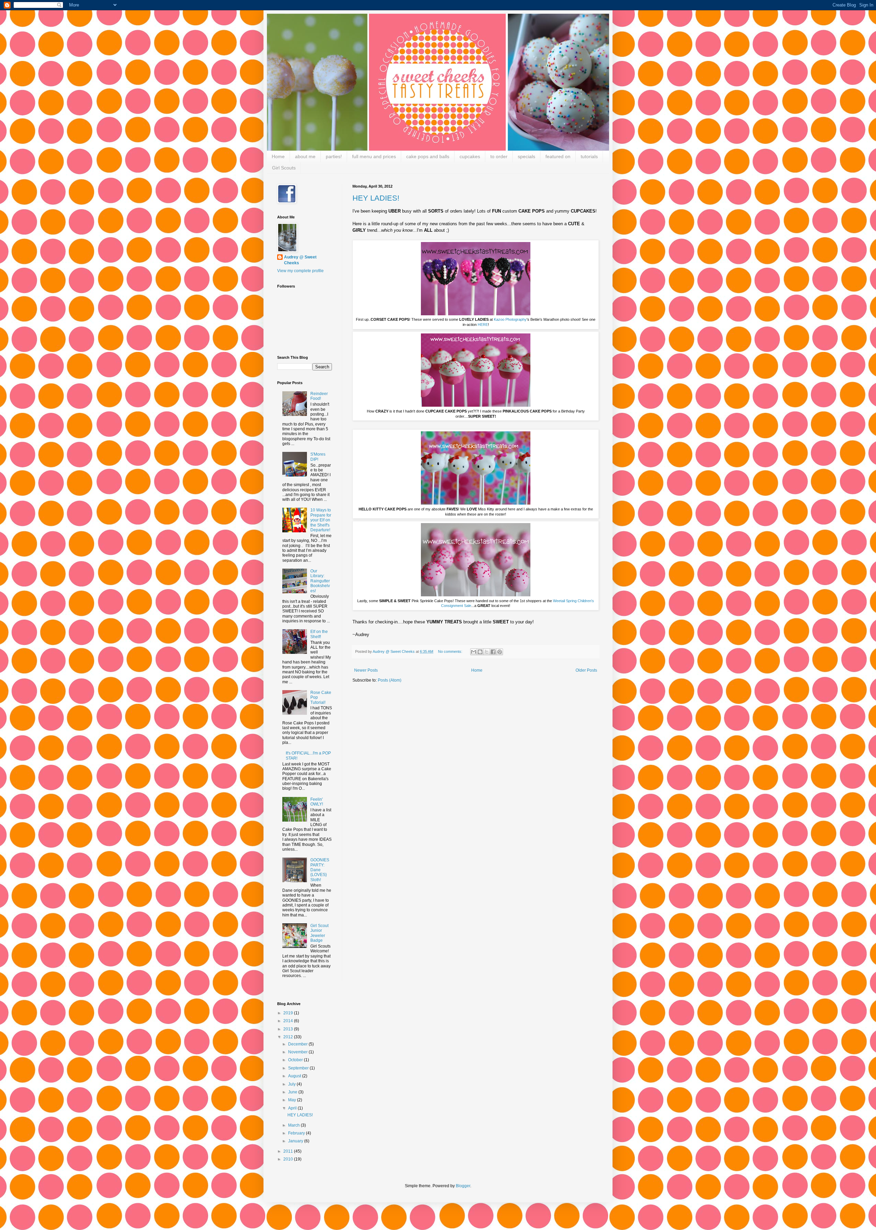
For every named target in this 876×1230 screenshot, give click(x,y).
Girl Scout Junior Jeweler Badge (319, 933)
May (292, 1100)
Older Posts (586, 670)
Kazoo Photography (510, 319)
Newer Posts (366, 670)
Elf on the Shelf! (319, 634)
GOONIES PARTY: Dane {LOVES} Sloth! (319, 870)
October (296, 1059)
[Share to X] (486, 651)
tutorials (589, 156)
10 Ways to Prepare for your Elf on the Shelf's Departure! (320, 520)
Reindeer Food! (319, 396)
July (292, 1084)
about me (305, 156)
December (298, 1044)
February (297, 1133)
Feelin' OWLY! (316, 802)
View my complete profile (300, 270)
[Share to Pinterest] (499, 651)
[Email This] (473, 651)
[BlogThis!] (480, 651)
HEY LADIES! (375, 198)
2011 (288, 1151)
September (299, 1068)
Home (278, 156)
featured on (557, 156)
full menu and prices (374, 156)
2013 (288, 1029)
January (296, 1141)
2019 (288, 1013)
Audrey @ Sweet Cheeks (300, 260)
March (294, 1125)
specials (526, 156)
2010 (288, 1159)
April (293, 1108)
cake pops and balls (427, 156)
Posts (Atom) (389, 680)
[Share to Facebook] (493, 651)
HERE (483, 324)
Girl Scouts (284, 167)
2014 (288, 1020)
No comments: (450, 651)
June (293, 1092)
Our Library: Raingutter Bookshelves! (320, 581)
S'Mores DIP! (317, 456)
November (298, 1052)
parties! (334, 156)
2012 (288, 1037)
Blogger (463, 1185)
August (295, 1076)
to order (498, 156)
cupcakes (470, 156)
